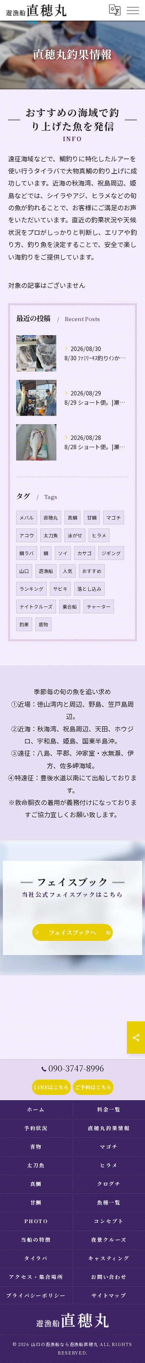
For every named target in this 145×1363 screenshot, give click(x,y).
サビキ (60, 588)
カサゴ (84, 553)
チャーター (99, 606)
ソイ (63, 553)
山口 (24, 571)
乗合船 (69, 606)
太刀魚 (51, 535)
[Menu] (132, 10)
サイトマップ (109, 1295)
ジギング (111, 553)
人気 (67, 571)
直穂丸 (51, 517)
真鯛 (72, 517)
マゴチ (113, 517)
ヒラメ (99, 535)
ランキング (31, 588)
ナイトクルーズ (36, 606)
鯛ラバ (26, 553)
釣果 (24, 624)
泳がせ (75, 535)
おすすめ (92, 571)
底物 (43, 624)
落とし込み (89, 588)
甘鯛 (92, 517)
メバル (26, 517)
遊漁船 (46, 571)
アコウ (26, 535)
